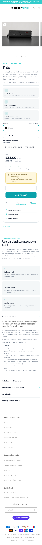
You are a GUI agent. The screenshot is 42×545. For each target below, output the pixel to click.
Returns (7, 470)
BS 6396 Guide (10, 433)
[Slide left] (16, 56)
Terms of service (27, 540)
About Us (8, 442)
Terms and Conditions (13, 466)
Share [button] (7, 227)
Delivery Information (12, 480)
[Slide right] (25, 56)
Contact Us (8, 447)
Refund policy (29, 537)
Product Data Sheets (12, 461)
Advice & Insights (11, 437)
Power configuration (10, 140)
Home (6, 423)
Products (8, 428)
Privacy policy (14, 540)
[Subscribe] (34, 510)
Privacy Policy (10, 475)
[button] (2, 8)
